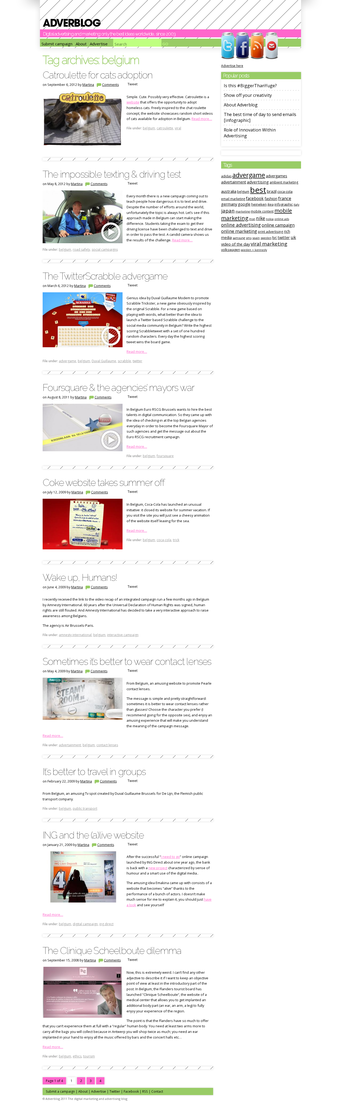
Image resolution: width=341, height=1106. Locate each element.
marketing (243, 211)
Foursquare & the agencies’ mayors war (118, 387)
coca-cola (164, 540)
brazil (272, 191)
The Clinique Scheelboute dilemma (112, 950)
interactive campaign (123, 635)
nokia (270, 219)
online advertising (241, 225)
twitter (137, 361)
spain (256, 238)
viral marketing (269, 243)
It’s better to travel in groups (94, 771)
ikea (270, 204)
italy (296, 204)
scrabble (124, 361)
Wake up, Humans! (80, 577)
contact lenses (107, 745)
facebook (255, 198)
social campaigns (105, 249)
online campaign (278, 225)
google (244, 204)
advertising (258, 182)
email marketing (233, 199)
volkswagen (230, 249)
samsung (239, 238)
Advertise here (232, 65)
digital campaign (85, 924)
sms (248, 238)
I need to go (170, 856)
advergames (276, 175)
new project (157, 867)
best (258, 190)
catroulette (165, 128)
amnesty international (75, 635)
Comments (110, 84)
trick (176, 540)
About (81, 43)
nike (260, 218)
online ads (281, 219)
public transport (85, 808)
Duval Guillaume (104, 361)
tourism (89, 1056)
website (133, 102)
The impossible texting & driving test (112, 174)
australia (228, 191)
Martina (88, 84)
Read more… (202, 118)
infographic (283, 204)
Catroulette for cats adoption (98, 75)
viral (178, 128)
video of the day (235, 244)
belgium (149, 128)
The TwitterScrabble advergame (105, 276)
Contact (157, 1091)
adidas (226, 176)
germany (229, 204)
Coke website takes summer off (104, 482)
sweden (266, 238)
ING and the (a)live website (93, 835)
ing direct (106, 924)
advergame (67, 361)
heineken (259, 204)
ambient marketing (284, 182)
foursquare (165, 456)
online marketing (239, 231)
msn (252, 219)
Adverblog (72, 22)
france (284, 198)
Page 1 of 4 (54, 1081)
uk (293, 237)
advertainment (70, 745)
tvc (274, 237)
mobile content (262, 211)
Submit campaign (57, 43)
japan (228, 210)
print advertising (270, 231)
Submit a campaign (60, 1091)
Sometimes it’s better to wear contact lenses (127, 661)
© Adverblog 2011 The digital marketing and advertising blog (85, 1099)
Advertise (99, 43)
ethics (77, 1056)
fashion (271, 198)
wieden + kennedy (254, 250)
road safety (81, 249)
